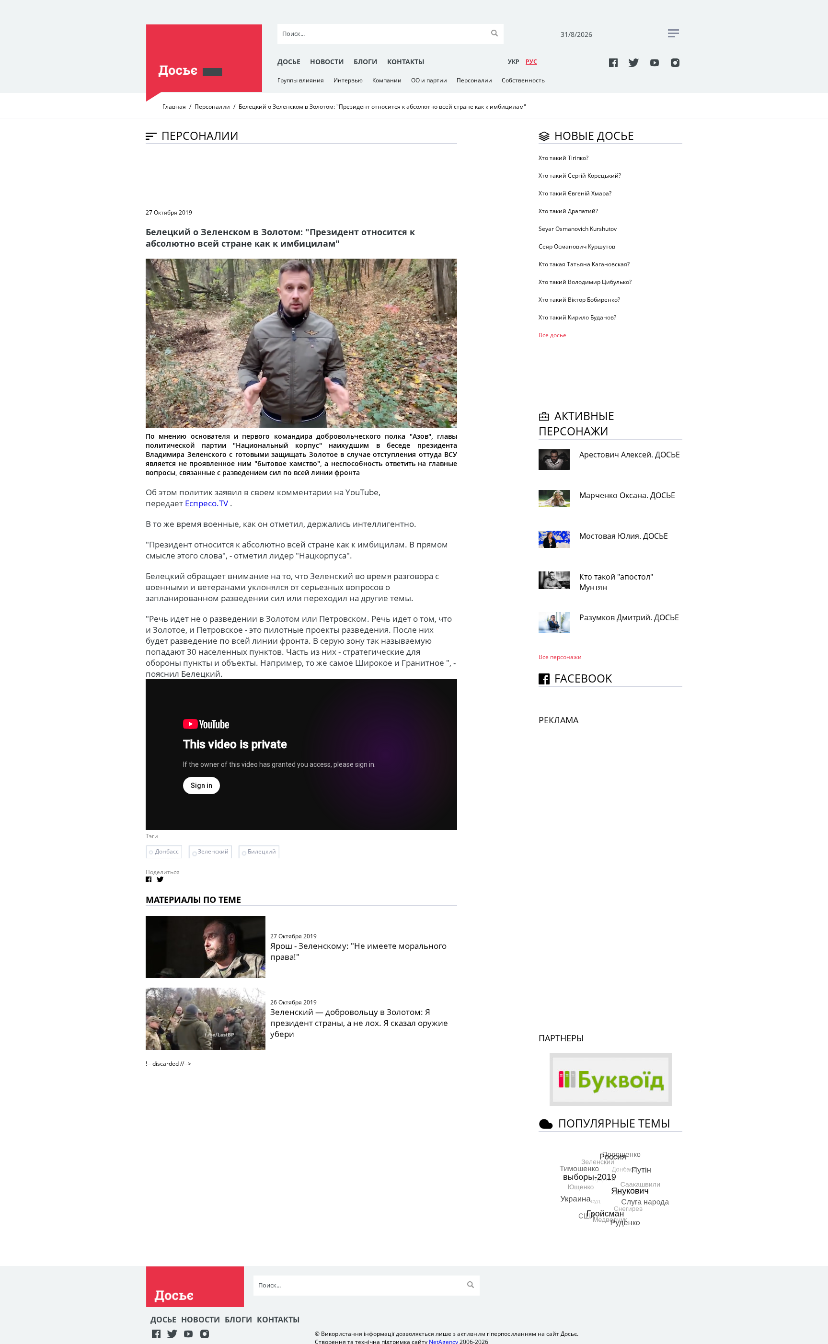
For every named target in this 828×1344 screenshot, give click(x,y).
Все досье (552, 335)
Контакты (406, 61)
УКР (513, 61)
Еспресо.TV (206, 503)
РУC (531, 61)
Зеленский (213, 851)
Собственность (523, 80)
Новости (327, 61)
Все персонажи (560, 657)
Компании (387, 80)
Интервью (348, 80)
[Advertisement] (320, 175)
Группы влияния (300, 80)
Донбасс (167, 851)
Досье (288, 61)
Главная (174, 107)
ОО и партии (429, 80)
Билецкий (262, 851)
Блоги (366, 61)
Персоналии (474, 80)
